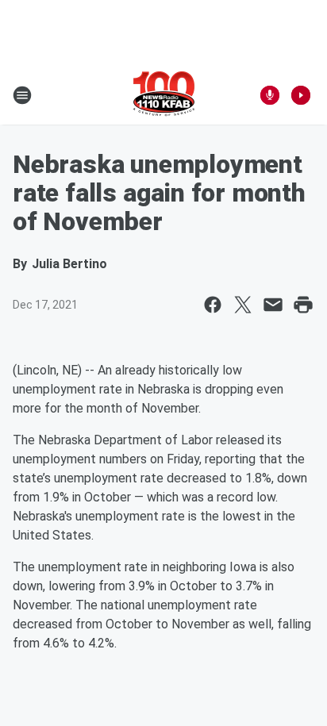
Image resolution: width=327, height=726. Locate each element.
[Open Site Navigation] (22, 95)
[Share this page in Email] (273, 305)
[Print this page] (303, 305)
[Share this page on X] (243, 305)
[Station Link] (164, 95)
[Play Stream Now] (300, 95)
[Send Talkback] (269, 95)
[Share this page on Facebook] (213, 305)
